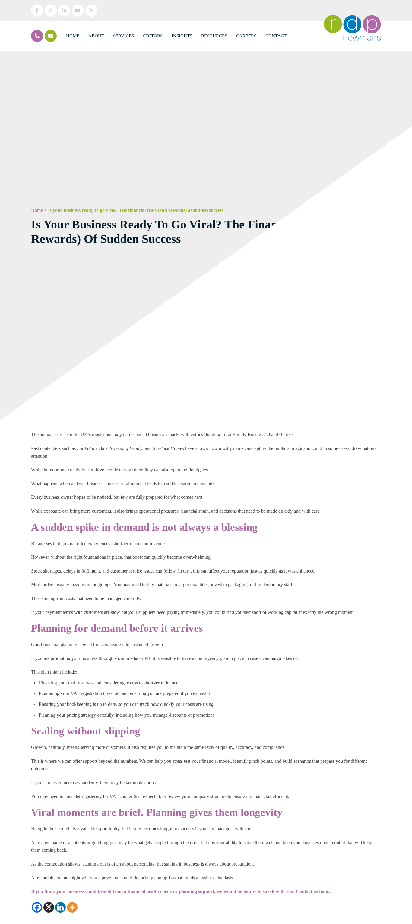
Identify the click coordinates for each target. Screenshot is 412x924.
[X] (48, 907)
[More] (72, 907)
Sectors (153, 35)
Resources (214, 35)
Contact (276, 35)
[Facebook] (37, 907)
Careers (246, 35)
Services (123, 35)
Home (72, 35)
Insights (182, 35)
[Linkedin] (60, 907)
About (96, 35)
